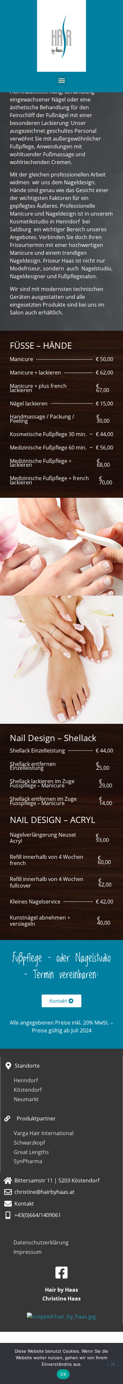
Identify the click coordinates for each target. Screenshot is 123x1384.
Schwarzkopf (29, 1142)
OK (63, 1374)
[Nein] (112, 1363)
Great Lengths (31, 1152)
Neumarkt (26, 1099)
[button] (61, 80)
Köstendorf (28, 1089)
